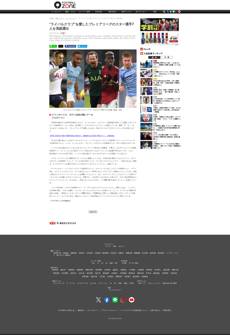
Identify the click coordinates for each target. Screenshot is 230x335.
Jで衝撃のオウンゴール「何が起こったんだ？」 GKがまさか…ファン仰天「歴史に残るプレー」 (166, 74)
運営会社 (81, 310)
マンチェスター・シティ (93, 36)
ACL (93, 263)
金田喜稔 (153, 253)
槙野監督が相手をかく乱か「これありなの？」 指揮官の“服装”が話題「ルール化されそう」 (166, 65)
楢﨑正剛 (129, 253)
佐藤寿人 (121, 253)
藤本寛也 (156, 273)
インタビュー (56, 12)
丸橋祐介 (66, 253)
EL (115, 283)
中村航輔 (123, 273)
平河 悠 (148, 273)
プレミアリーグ (117, 36)
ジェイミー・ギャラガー (72, 38)
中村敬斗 (114, 273)
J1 (98, 263)
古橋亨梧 (165, 273)
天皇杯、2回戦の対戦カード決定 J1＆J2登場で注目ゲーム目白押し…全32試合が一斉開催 (167, 110)
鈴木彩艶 (65, 273)
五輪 (125, 283)
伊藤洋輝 (80, 270)
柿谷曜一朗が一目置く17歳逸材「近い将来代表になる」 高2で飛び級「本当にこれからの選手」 (166, 92)
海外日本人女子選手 (170, 283)
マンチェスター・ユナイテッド (73, 36)
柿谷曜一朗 (57, 253)
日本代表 (98, 12)
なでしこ (122, 246)
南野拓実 (119, 276)
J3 (106, 263)
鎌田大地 (175, 270)
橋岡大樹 (140, 273)
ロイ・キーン (124, 38)
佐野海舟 (149, 270)
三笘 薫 (102, 276)
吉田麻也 (145, 276)
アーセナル (107, 36)
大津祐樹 (97, 253)
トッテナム (75, 40)
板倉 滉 (63, 270)
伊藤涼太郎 (89, 270)
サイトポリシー (92, 310)
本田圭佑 (174, 273)
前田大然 (94, 276)
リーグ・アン (103, 283)
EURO (131, 283)
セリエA (93, 283)
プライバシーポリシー (109, 310)
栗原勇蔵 (105, 253)
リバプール (128, 36)
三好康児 (110, 276)
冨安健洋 (106, 273)
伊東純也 (71, 270)
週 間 (154, 57)
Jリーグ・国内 (84, 12)
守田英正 (127, 276)
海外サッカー (127, 12)
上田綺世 (107, 270)
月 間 (166, 57)
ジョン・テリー (87, 38)
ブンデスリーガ (82, 283)
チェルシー (57, 36)
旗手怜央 (132, 273)
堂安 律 (97, 273)
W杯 (119, 283)
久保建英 (141, 270)
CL (111, 283)
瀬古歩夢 (166, 270)
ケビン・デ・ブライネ (63, 40)
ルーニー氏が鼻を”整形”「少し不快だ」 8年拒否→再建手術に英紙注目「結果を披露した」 (166, 137)
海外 (114, 246)
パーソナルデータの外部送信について (134, 310)
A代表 (124, 263)
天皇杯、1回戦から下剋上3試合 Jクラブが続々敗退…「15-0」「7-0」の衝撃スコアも (167, 119)
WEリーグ (142, 283)
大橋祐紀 (123, 270)
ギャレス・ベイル (100, 38)
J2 (102, 263)
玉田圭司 (113, 253)
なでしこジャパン (154, 283)
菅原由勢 (56, 273)
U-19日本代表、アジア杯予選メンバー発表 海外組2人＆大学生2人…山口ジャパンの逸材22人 (166, 101)
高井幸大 (73, 273)
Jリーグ (108, 246)
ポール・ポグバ (113, 38)
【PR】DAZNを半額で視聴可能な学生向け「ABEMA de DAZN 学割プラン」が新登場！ (82, 136)
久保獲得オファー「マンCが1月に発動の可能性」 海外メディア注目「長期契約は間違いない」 (167, 146)
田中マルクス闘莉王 (64, 255)
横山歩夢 (136, 276)
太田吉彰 (89, 253)
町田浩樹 (85, 276)
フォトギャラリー (115, 290)
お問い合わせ (155, 310)
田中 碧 (81, 273)
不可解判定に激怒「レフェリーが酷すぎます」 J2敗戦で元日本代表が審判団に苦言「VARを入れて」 (167, 128)
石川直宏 (145, 253)
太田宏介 (82, 253)
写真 (154, 12)
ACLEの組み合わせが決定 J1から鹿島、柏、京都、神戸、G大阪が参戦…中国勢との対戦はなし (166, 83)
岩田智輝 (98, 270)
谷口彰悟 (90, 273)
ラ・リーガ (70, 283)
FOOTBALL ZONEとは (66, 310)
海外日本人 (112, 12)
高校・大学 (113, 263)
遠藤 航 (115, 270)
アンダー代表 (133, 263)
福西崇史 (74, 253)
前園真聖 (137, 253)
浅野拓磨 (55, 270)
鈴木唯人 (158, 270)
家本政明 (161, 253)
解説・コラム (70, 12)
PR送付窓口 (167, 310)
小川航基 (132, 270)
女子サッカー (141, 12)
